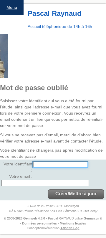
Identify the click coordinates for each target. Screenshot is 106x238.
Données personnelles (39, 223)
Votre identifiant (18, 164)
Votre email (20, 176)
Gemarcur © (93, 218)
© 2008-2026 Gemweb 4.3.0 (24, 218)
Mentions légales (73, 223)
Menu (11, 7)
